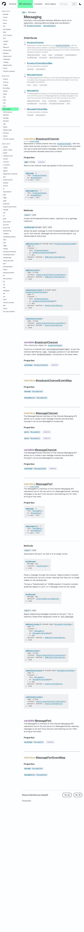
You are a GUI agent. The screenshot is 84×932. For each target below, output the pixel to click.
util (4, 287)
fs (3, 189)
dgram (5, 171)
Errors (5, 20)
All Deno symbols (9, 71)
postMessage (32, 57)
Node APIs (6, 144)
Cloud (5, 17)
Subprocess (7, 56)
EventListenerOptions (53, 305)
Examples (38, 4)
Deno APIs (6, 11)
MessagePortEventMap (37, 109)
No (76, 795)
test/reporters (8, 266)
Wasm (5, 127)
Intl (4, 106)
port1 (29, 85)
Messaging (7, 109)
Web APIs (5, 76)
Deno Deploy (50, 4)
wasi (4, 299)
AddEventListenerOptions (55, 257)
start (68, 103)
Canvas (5, 82)
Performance (7, 112)
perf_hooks (7, 221)
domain (5, 183)
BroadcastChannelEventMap (39, 63)
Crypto (5, 85)
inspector (6, 204)
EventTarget (34, 141)
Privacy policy (26, 800)
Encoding (6, 88)
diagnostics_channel (10, 174)
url (4, 284)
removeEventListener (56, 57)
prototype (43, 57)
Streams (6, 121)
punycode (6, 227)
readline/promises (9, 237)
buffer (5, 153)
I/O (4, 38)
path (4, 219)
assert (5, 147)
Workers (6, 133)
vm (4, 296)
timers (5, 269)
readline (6, 233)
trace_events (7, 278)
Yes (65, 795)
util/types (6, 290)
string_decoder (8, 260)
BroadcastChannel (35, 42)
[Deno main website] (4, 4)
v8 (4, 293)
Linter (5, 44)
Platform (6, 115)
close (44, 55)
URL (4, 124)
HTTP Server (7, 35)
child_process (8, 156)
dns (4, 177)
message (30, 69)
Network (6, 47)
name (50, 55)
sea (4, 243)
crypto (5, 168)
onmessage (58, 55)
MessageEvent (36, 178)
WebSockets (7, 65)
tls (4, 275)
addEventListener (33, 55)
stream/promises (9, 254)
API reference (25, 4)
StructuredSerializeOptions (47, 599)
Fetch (5, 23)
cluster (5, 159)
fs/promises (7, 192)
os (4, 216)
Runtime (12, 4)
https (5, 201)
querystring (7, 231)
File (4, 97)
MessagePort (33, 90)
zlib (4, 305)
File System (7, 29)
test (4, 263)
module (5, 210)
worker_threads (8, 302)
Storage (6, 118)
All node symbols (9, 311)
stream (5, 248)
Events (5, 91)
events (5, 186)
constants (6, 165)
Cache (5, 79)
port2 (35, 85)
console (6, 162)
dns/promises (7, 180)
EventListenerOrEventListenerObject (51, 275)
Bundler (5, 14)
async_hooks (7, 150)
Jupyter (5, 41)
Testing (5, 62)
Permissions (7, 50)
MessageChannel (34, 75)
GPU (4, 32)
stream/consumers (9, 251)
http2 (5, 198)
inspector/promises (9, 207)
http (4, 195)
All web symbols (8, 139)
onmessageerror (71, 55)
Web (23, 12)
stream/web (7, 257)
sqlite (5, 245)
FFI (4, 26)
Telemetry (6, 59)
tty (4, 281)
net (4, 213)
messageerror (41, 69)
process (6, 225)
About (5, 68)
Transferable (41, 566)
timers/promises (8, 272)
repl (4, 239)
